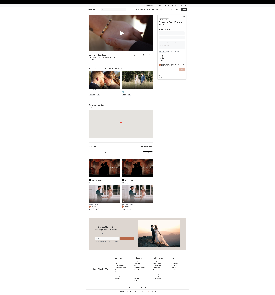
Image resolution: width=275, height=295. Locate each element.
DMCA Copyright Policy (120, 276)
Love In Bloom (174, 269)
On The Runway (174, 271)
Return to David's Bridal (9, 2)
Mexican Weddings (157, 269)
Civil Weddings (156, 276)
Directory (136, 261)
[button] (121, 33)
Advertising (117, 269)
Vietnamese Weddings (157, 271)
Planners (136, 280)
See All (147, 152)
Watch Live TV (174, 265)
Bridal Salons (136, 278)
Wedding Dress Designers (139, 267)
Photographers (137, 269)
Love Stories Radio (174, 263)
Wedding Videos (156, 261)
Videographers (137, 263)
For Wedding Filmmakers (120, 267)
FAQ (116, 263)
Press (116, 271)
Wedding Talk (173, 267)
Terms (109, 241)
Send (182, 69)
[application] (121, 33)
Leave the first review (146, 146)
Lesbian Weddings (157, 263)
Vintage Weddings (157, 265)
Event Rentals (137, 276)
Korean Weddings (156, 267)
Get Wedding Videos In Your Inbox (154, 5)
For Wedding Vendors (119, 265)
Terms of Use (118, 278)
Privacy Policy (116, 241)
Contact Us (117, 261)
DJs (134, 271)
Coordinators (136, 274)
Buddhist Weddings (157, 278)
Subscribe (127, 239)
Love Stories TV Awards (176, 261)
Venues (135, 265)
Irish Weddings (156, 274)
